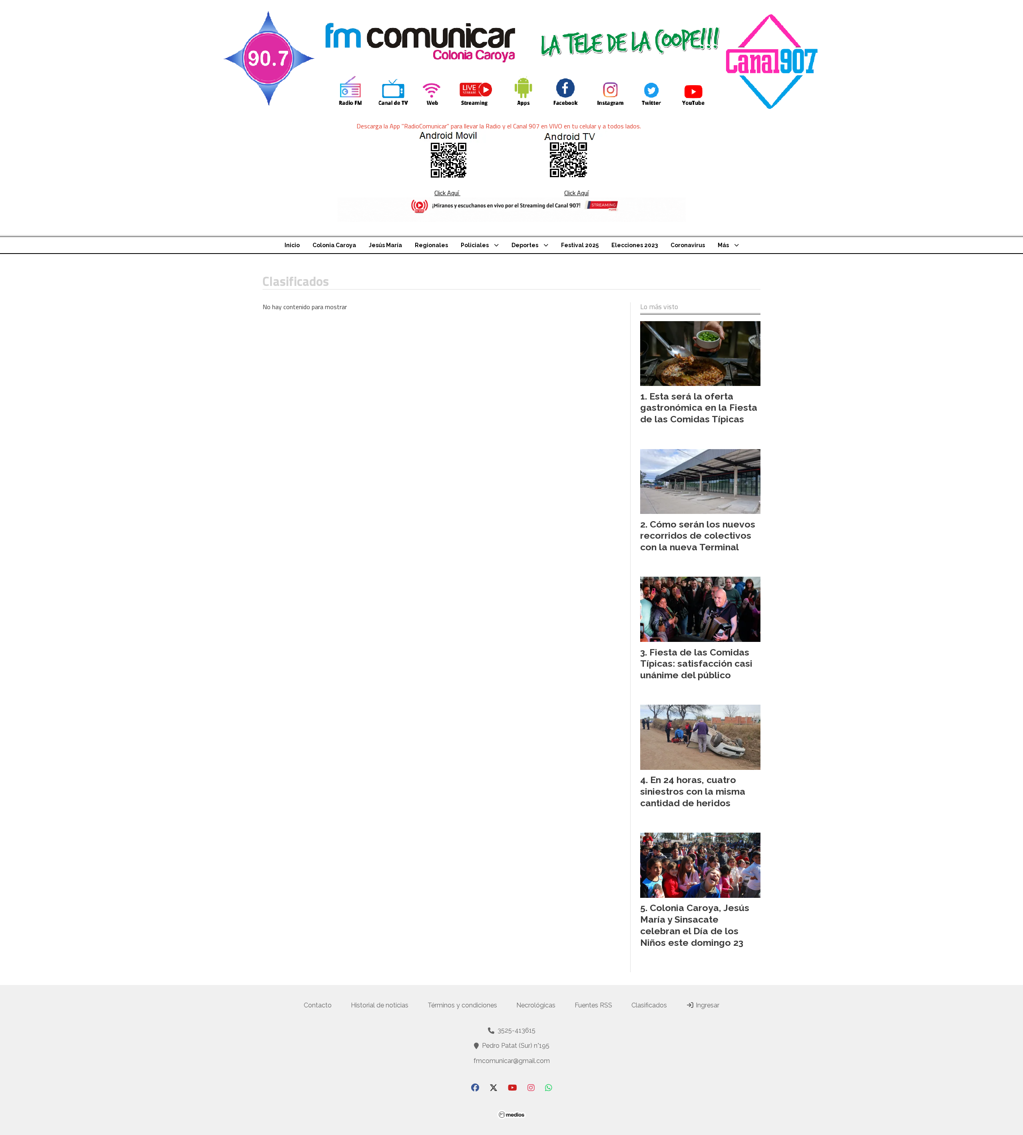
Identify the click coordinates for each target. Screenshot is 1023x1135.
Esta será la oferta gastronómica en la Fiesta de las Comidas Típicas (698, 408)
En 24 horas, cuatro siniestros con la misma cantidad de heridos (692, 791)
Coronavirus (688, 245)
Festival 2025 (580, 245)
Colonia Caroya (334, 245)
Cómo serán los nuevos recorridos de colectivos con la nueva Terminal (697, 536)
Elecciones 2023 (634, 245)
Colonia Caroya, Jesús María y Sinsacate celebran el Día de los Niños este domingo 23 (694, 924)
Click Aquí (447, 193)
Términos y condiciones (462, 1005)
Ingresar (706, 1005)
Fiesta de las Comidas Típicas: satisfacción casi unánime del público (696, 664)
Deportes (525, 245)
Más (723, 245)
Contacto (318, 1005)
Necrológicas (535, 1005)
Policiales (475, 245)
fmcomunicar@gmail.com (512, 1061)
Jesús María (385, 245)
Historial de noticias (379, 1005)
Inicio (292, 245)
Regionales (431, 245)
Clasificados (649, 1005)
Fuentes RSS (593, 1005)
